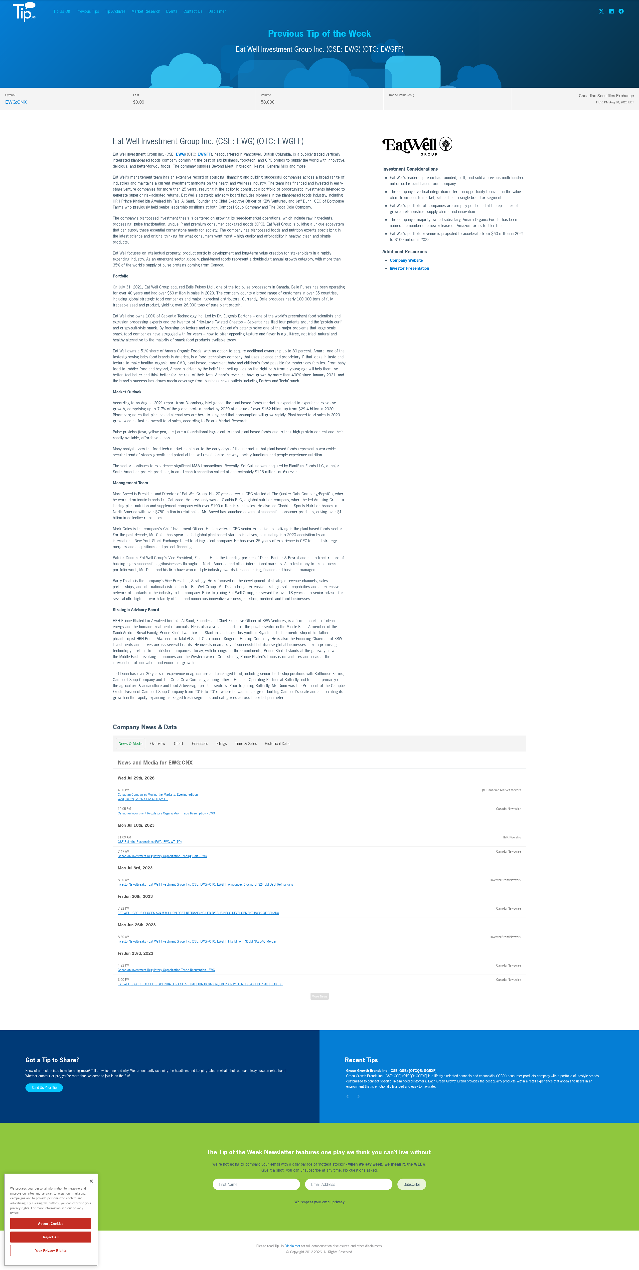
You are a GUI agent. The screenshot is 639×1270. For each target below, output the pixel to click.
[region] (51, 1220)
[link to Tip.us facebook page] (621, 11)
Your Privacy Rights (50, 1250)
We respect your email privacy (319, 1202)
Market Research (146, 11)
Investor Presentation (409, 268)
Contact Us (192, 11)
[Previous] (348, 1096)
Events (171, 11)
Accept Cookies (50, 1223)
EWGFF (204, 154)
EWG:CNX (16, 101)
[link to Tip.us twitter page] (601, 11)
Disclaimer (217, 11)
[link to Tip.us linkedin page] (611, 11)
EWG (180, 154)
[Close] (91, 1181)
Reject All (51, 1237)
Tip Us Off (61, 11)
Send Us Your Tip (44, 1087)
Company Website (406, 260)
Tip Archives (115, 11)
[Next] (358, 1096)
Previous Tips (87, 11)
